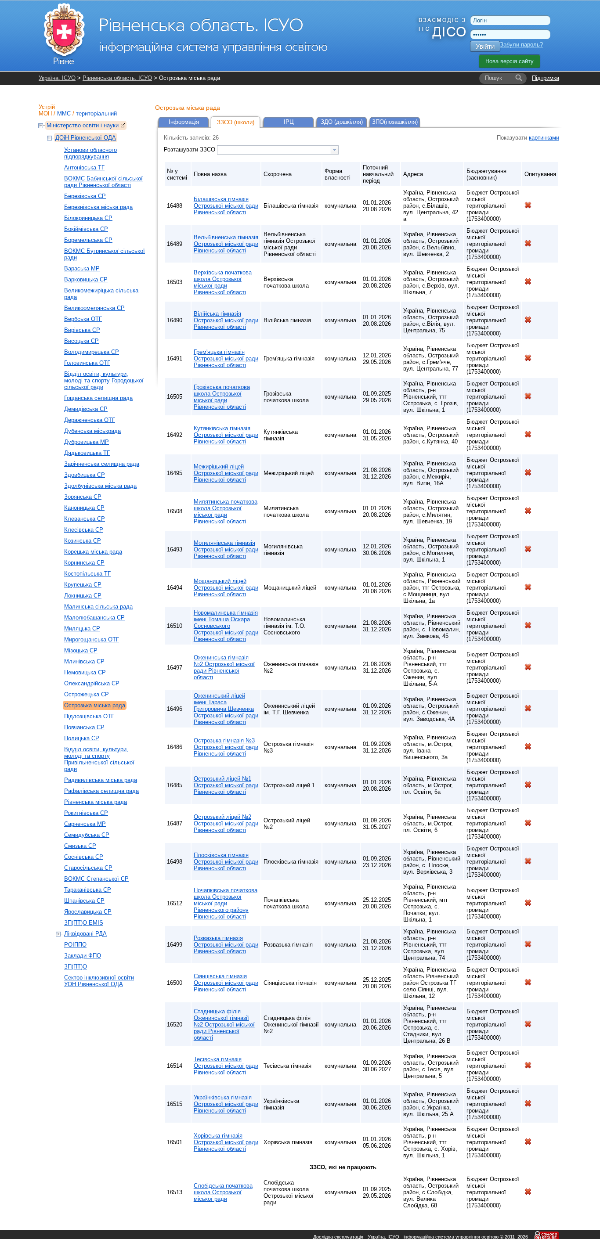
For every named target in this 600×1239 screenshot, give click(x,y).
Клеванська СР (84, 518)
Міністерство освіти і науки (83, 125)
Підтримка (545, 78)
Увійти (485, 46)
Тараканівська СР (87, 889)
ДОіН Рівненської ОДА (85, 137)
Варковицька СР (86, 279)
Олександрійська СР (91, 683)
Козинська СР (82, 540)
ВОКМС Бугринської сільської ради (104, 254)
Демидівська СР (86, 409)
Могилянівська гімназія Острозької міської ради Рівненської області (226, 549)
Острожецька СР (86, 694)
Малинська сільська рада (98, 606)
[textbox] (273, 150)
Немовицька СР (85, 672)
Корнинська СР (84, 562)
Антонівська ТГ (84, 167)
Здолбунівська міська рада (100, 486)
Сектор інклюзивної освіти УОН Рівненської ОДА (99, 980)
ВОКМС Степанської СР (96, 878)
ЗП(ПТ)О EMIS (83, 922)
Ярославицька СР (88, 911)
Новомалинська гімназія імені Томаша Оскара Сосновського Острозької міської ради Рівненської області (226, 625)
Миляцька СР (82, 628)
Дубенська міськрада (92, 431)
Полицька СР (81, 738)
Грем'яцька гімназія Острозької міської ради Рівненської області (226, 358)
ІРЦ (289, 122)
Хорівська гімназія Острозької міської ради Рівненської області (226, 1142)
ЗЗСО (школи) (235, 122)
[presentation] (334, 150)
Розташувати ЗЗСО (190, 149)
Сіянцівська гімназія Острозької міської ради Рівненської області (226, 983)
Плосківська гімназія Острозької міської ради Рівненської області (226, 862)
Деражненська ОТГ (89, 420)
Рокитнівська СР (86, 813)
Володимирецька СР (91, 352)
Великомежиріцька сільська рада (101, 293)
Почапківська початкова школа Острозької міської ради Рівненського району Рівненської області (225, 903)
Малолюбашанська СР (94, 617)
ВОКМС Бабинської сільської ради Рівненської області (103, 181)
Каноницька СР (84, 507)
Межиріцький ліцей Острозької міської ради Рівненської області (226, 473)
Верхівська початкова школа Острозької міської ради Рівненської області (223, 282)
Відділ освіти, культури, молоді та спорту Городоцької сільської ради (104, 380)
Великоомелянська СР (94, 308)
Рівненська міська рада (95, 802)
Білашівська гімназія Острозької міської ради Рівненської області (226, 206)
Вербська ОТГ (83, 319)
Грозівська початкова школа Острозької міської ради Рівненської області (222, 397)
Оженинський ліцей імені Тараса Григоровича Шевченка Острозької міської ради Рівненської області (226, 708)
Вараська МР (82, 268)
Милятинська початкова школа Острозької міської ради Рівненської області (225, 511)
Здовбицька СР (84, 475)
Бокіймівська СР (86, 229)
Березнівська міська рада (98, 207)
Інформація (184, 122)
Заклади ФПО (82, 955)
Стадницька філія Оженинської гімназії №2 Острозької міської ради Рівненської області (224, 1024)
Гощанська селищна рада (98, 398)
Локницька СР (82, 595)
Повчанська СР (84, 727)
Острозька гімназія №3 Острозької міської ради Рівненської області (226, 747)
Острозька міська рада (94, 705)
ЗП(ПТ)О (75, 966)
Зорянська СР (82, 496)
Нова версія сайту (509, 61)
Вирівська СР (82, 330)
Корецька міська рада (93, 551)
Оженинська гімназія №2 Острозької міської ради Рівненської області (224, 667)
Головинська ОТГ (87, 363)
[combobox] (278, 150)
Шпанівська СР (84, 900)
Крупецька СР (82, 584)
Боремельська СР (88, 240)
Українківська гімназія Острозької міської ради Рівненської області (226, 1104)
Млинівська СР (84, 661)
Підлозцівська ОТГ (89, 716)
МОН (45, 113)
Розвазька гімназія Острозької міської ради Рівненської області (226, 944)
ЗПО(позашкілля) (395, 122)
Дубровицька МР (86, 442)
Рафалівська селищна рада (101, 791)
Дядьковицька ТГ (87, 453)
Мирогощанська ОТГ (91, 639)
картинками (544, 137)
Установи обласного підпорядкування (90, 153)
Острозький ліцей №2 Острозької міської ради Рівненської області (226, 823)
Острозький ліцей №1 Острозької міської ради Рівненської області (226, 785)
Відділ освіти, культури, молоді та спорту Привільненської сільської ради (99, 759)
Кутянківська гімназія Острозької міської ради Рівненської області (226, 435)
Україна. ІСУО (57, 78)
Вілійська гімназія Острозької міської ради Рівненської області (226, 320)
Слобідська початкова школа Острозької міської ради (223, 1192)
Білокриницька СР (88, 218)
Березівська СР (85, 196)
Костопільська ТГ (87, 573)
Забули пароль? (521, 44)
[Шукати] (518, 78)
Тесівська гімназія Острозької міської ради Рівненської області (226, 1066)
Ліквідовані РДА (85, 933)
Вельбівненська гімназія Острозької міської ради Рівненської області (226, 244)
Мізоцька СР (81, 650)
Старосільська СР (88, 867)
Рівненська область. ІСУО (117, 78)
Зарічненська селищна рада (101, 464)
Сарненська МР (85, 824)
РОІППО (75, 944)
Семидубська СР (86, 835)
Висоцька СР (81, 341)
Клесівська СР (83, 529)
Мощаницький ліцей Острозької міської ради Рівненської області (226, 588)
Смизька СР (80, 846)
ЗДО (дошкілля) (342, 122)
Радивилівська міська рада (100, 780)
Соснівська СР (83, 857)
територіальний (96, 113)
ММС (64, 113)
